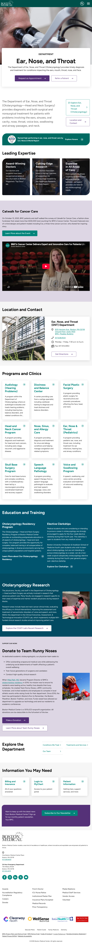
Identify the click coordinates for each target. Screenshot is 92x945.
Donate (5, 902)
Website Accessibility (25, 936)
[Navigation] (88, 3)
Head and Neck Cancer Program (13, 429)
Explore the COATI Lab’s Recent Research (24, 628)
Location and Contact (75, 121)
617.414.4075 (6, 871)
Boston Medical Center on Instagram (10, 877)
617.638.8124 (60, 338)
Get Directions (61, 354)
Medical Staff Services (71, 892)
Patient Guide (41, 930)
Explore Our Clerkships (57, 566)
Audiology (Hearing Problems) (11, 388)
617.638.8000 (6, 860)
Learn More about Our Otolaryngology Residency (20, 558)
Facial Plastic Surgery (71, 386)
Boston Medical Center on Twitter (20, 877)
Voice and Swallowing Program (70, 468)
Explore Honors (71, 139)
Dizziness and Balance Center (41, 388)
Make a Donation (13, 720)
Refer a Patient (62, 78)
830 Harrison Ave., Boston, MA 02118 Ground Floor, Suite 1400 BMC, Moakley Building (70, 331)
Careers (5, 899)
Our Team (47, 751)
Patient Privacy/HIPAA (9, 936)
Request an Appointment (30, 78)
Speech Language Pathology (40, 468)
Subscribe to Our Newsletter (58, 813)
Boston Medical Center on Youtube (26, 877)
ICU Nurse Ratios (39, 892)
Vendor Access (68, 896)
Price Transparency (39, 907)
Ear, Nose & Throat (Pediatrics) (70, 429)
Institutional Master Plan (42, 896)
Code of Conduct (46, 934)
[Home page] (12, 840)
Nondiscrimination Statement (76, 934)
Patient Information (69, 782)
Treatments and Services (76, 745)
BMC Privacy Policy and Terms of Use (14, 934)
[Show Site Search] (82, 3)
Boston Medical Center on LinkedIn (15, 877)
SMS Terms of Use (33, 934)
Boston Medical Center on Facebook (4, 877)
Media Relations (68, 889)
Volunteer (66, 900)
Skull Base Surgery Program (11, 468)
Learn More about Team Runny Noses (23, 728)
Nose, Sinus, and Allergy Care (41, 429)
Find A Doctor (37, 889)
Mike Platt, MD (13, 680)
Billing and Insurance (10, 782)
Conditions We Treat (51, 745)
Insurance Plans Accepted (42, 900)
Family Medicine (53, 930)
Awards (5, 889)
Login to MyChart (38, 782)
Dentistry (64, 930)
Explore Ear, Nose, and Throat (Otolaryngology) (79, 107)
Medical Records (39, 903)
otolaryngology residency (12, 682)
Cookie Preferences (59, 934)
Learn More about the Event (17, 233)
